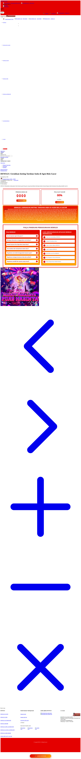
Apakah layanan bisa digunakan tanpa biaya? (18, 244)
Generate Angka (21, 200)
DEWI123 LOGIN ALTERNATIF (8, 730)
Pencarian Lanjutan (4, 157)
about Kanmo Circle (9, 19)
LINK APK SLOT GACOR (6, 736)
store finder (39, 18)
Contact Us (67, 13)
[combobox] (6, 156)
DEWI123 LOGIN (4, 714)
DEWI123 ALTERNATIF (6, 720)
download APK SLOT (15, 3)
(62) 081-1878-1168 (25, 720)
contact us (53, 18)
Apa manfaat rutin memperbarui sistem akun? (18, 248)
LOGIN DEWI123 (40, 756)
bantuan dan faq (24, 717)
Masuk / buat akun (6, 165)
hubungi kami (23, 714)
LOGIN (46, 13)
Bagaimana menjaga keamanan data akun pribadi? (19, 257)
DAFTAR (54, 13)
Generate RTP (59, 202)
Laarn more (16, 180)
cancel (2, 158)
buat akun (5, 166)
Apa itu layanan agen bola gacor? (15, 235)
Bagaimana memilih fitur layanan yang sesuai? (18, 261)
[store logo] (10, 16)
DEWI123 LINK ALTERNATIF (7, 726)
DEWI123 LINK (4, 717)
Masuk (2, 152)
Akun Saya (3, 151)
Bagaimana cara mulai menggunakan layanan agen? (19, 252)
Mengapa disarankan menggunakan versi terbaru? (19, 240)
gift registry (31, 3)
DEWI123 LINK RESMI (6, 733)
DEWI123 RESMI (4, 723)
